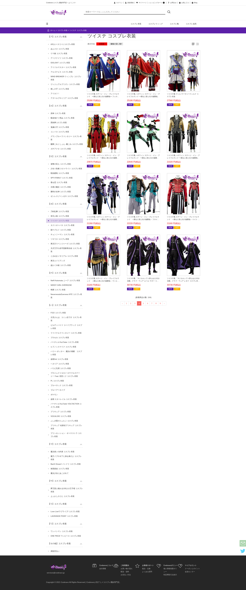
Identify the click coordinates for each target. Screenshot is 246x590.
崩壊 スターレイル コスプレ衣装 (64, 399)
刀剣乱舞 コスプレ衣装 (60, 211)
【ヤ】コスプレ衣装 (57, 481)
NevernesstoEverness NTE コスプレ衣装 (66, 296)
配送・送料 (125, 572)
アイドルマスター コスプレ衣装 (63, 67)
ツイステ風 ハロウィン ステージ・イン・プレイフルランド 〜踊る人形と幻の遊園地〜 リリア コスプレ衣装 (143, 157)
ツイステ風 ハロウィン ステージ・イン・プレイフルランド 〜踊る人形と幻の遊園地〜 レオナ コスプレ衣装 (183, 157)
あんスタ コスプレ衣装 (60, 49)
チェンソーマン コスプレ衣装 (62, 234)
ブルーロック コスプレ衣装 (62, 385)
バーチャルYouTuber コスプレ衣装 (65, 342)
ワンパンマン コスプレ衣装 (62, 531)
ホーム (52, 30)
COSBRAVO (58, 12)
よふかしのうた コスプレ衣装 (62, 496)
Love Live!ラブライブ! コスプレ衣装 (65, 511)
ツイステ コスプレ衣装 (78, 30)
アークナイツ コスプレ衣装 (62, 58)
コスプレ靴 (174, 24)
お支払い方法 (126, 575)
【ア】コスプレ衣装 (57, 37)
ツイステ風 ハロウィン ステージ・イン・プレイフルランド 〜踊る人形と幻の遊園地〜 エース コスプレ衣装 (143, 96)
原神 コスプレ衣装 (58, 113)
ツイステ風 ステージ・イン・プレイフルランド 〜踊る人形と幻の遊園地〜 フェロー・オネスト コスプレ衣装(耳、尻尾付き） (103, 96)
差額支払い (55, 551)
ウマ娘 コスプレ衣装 (59, 53)
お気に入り (185, 3)
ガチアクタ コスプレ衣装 (61, 149)
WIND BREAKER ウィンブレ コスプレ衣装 (66, 78)
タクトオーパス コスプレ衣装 (62, 225)
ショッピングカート (156, 3)
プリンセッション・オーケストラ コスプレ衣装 (66, 434)
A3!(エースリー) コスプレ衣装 (63, 44)
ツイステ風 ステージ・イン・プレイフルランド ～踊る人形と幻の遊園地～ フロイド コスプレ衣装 (143, 219)
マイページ (142, 3)
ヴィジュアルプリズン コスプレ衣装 (65, 84)
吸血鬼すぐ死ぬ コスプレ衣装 (62, 118)
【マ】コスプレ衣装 (57, 444)
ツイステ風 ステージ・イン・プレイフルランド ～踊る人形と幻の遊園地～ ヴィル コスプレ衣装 (103, 280)
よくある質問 (147, 572)
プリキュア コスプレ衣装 (61, 412)
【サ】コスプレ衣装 (57, 156)
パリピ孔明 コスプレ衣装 (61, 368)
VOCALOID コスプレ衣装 (61, 416)
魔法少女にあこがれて (60, 473)
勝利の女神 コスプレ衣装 (61, 192)
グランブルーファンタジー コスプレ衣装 (66, 138)
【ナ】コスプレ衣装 (57, 273)
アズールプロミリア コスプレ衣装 (64, 98)
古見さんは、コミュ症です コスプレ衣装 (66, 319)
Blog (195, 3)
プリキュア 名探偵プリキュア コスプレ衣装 (66, 427)
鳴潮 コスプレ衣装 (58, 290)
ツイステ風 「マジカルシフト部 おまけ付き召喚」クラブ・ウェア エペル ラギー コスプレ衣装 (143, 280)
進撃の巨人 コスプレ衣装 (61, 164)
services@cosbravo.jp (56, 573)
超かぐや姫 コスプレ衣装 (61, 265)
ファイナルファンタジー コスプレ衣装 (66, 333)
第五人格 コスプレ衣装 (60, 216)
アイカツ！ (55, 93)
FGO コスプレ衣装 (58, 313)
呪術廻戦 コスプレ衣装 (60, 173)
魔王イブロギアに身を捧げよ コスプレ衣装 (66, 457)
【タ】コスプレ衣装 (57, 204)
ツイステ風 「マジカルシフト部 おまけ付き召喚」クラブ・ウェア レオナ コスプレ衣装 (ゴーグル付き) (183, 280)
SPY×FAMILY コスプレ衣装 (62, 178)
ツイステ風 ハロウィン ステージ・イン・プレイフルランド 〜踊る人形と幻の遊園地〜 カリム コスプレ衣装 (103, 157)
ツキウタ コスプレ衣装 (60, 239)
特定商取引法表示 (170, 575)
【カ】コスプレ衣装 (57, 106)
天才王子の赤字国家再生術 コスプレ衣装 (66, 249)
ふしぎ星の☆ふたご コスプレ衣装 (64, 421)
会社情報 (102, 569)
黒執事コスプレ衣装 (59, 123)
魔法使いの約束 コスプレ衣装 (62, 452)
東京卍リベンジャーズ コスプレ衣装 (65, 244)
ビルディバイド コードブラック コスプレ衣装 (66, 326)
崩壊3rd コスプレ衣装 (59, 359)
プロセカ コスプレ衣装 (60, 338)
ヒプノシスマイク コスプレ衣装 (63, 347)
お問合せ (173, 3)
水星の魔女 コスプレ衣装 (61, 187)
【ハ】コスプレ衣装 (57, 305)
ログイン (119, 3)
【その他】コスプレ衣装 (59, 543)
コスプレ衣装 (136, 24)
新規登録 (130, 3)
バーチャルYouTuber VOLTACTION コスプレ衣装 (66, 405)
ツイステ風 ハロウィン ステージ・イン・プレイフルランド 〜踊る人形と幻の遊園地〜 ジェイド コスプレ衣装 (103, 219)
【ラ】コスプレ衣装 (57, 504)
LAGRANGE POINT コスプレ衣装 (64, 516)
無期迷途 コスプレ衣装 (60, 469)
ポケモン (54, 395)
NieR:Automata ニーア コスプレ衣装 (65, 280)
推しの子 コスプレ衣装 (60, 89)
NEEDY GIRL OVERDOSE (61, 285)
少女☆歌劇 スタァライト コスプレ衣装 (66, 169)
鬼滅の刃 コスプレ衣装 (60, 127)
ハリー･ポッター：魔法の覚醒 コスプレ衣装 (66, 353)
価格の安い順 (115, 44)
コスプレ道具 (191, 24)
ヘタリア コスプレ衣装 (60, 364)
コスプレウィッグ (155, 24)
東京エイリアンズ (58, 261)
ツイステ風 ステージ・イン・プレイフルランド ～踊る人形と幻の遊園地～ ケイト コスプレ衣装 (183, 219)
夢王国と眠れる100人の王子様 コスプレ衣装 (67, 490)
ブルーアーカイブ (58, 390)
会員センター (190, 572)
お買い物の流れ (126, 569)
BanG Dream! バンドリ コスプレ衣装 (66, 464)
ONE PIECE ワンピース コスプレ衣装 (66, 536)
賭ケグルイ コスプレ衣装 (61, 230)
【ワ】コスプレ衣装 (57, 524)
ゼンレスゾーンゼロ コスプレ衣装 (64, 196)
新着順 (102, 44)
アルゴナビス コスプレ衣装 (62, 72)
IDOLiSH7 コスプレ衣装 (60, 63)
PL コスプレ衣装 (57, 381)
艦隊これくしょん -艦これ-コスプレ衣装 (67, 144)
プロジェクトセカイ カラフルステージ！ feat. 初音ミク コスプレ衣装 (65, 374)
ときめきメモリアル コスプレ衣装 (64, 256)
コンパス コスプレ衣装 (60, 132)
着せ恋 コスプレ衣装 (59, 182)
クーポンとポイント (192, 569)
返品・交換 (146, 569)
